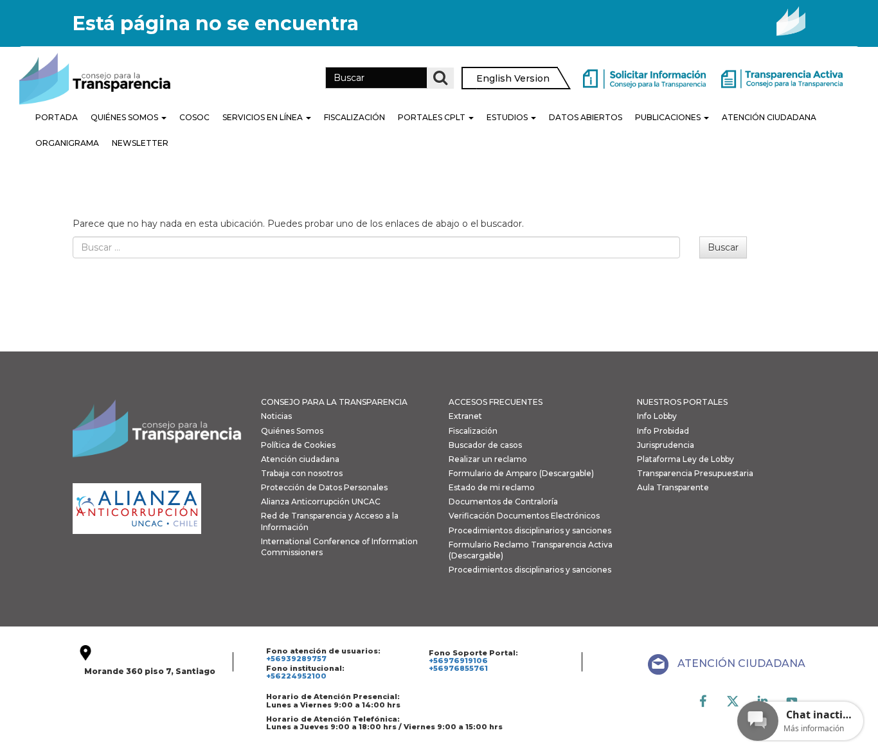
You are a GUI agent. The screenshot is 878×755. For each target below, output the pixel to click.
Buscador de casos (485, 445)
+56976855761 (458, 668)
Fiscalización (354, 117)
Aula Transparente (673, 487)
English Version (513, 78)
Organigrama (67, 143)
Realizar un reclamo (488, 459)
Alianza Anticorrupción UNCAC (321, 501)
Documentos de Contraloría (503, 501)
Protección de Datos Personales (324, 487)
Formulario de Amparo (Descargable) (521, 473)
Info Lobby (657, 416)
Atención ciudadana (300, 459)
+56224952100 (296, 675)
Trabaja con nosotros (302, 473)
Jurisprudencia (665, 445)
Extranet (465, 416)
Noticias (276, 416)
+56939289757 (296, 658)
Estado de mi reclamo (492, 487)
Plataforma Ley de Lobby (685, 459)
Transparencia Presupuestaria (695, 473)
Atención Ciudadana (769, 117)
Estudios (508, 117)
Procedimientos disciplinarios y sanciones (530, 530)
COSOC (194, 117)
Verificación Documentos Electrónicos (524, 515)
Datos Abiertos (585, 117)
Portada (56, 117)
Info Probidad (663, 431)
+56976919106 (458, 660)
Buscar (723, 247)
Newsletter (140, 143)
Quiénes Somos (125, 117)
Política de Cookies (298, 445)
